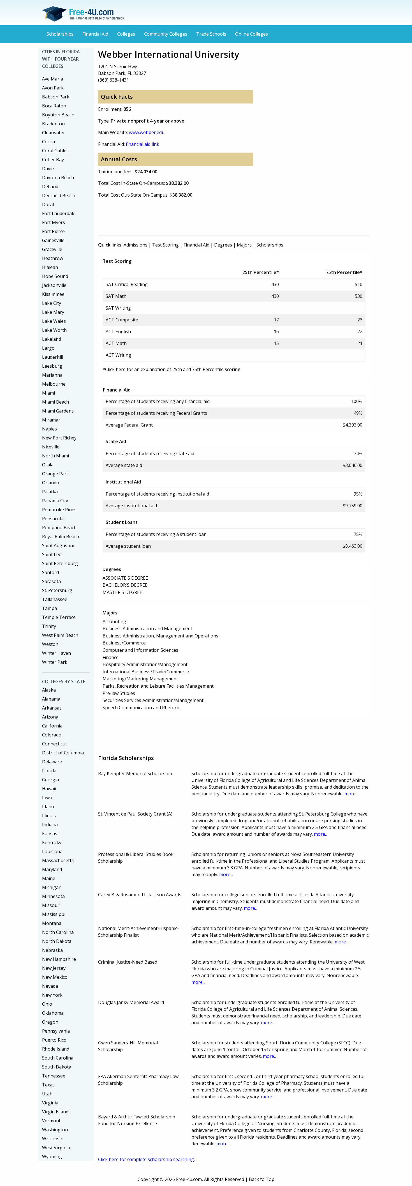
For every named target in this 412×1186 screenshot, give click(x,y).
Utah (47, 1094)
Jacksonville (54, 285)
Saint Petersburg (60, 563)
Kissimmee (53, 294)
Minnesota (53, 896)
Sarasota (51, 581)
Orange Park (55, 474)
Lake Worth (54, 330)
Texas (48, 1085)
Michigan (51, 887)
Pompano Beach (59, 527)
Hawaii (49, 789)
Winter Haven (56, 653)
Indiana (50, 824)
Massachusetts (58, 860)
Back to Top (261, 1179)
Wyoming (52, 1156)
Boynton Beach (58, 115)
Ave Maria (52, 79)
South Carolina (57, 1058)
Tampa (49, 608)
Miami (48, 393)
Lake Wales (54, 321)
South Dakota (56, 1067)
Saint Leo (52, 554)
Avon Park (53, 88)
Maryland (52, 869)
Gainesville (53, 240)
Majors (244, 245)
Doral (48, 204)
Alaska (49, 690)
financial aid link (142, 144)
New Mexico (55, 977)
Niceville (50, 447)
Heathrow (52, 258)
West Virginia (56, 1147)
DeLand (50, 186)
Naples (49, 429)
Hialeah (50, 267)
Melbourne (54, 384)
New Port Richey (59, 438)
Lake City (51, 303)
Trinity (49, 626)
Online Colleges (251, 34)
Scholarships (60, 34)
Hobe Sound (55, 276)
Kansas (49, 833)
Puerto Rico (54, 1040)
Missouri (51, 905)
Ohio (47, 1004)
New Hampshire (59, 959)
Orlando (50, 483)
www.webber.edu (147, 132)
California (52, 726)
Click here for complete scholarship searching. (146, 1159)
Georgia (50, 780)
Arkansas (52, 708)
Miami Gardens (58, 411)
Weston (50, 644)
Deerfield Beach (58, 195)
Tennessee (53, 1076)
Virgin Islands (56, 1112)
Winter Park (54, 662)
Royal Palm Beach (60, 536)
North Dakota (56, 941)
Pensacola (52, 518)
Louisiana (52, 851)
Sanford (50, 572)
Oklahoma (53, 1013)
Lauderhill (52, 357)
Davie (48, 168)
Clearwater (53, 133)
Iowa (47, 797)
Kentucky (51, 842)
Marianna (52, 375)
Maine (48, 878)
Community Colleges (165, 34)
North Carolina (58, 932)
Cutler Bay (53, 159)
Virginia (50, 1103)
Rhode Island (55, 1049)
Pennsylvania (56, 1031)
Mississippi (53, 914)
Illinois (49, 815)
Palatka (50, 492)
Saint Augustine (58, 545)
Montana (51, 923)
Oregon (50, 1022)
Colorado (51, 735)
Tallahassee (54, 599)
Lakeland (51, 339)
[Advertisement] (200, 215)
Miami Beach (55, 402)
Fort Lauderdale (58, 213)
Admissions (135, 245)
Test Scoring (165, 245)
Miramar (51, 420)
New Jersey (54, 968)
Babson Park (55, 97)
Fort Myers (53, 222)
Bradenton (53, 124)
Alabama (51, 699)
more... (351, 794)
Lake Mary (53, 312)
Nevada (50, 986)
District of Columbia (63, 753)
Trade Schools (211, 34)
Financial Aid (95, 34)
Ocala (48, 465)
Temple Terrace (59, 617)
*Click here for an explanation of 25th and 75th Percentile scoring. (172, 369)
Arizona (50, 717)
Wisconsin (52, 1139)
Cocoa (48, 142)
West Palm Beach (60, 635)
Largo (48, 348)
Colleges (126, 34)
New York (52, 995)
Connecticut (54, 744)
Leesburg (52, 366)
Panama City (55, 501)
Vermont (51, 1121)
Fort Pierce (53, 231)
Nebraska (52, 950)
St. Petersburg (57, 590)
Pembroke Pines (59, 509)
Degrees (223, 245)
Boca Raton (54, 106)
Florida (49, 771)
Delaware (52, 762)
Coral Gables (55, 151)
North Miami (55, 456)
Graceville (52, 249)
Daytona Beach (58, 177)
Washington (55, 1130)
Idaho (48, 806)
